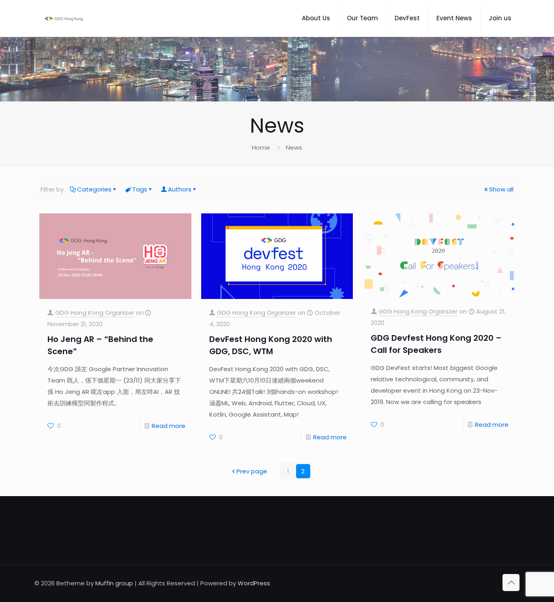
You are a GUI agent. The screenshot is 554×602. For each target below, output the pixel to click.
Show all (501, 189)
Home (261, 147)
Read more (168, 425)
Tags (139, 189)
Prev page (251, 471)
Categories (94, 189)
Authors (179, 189)
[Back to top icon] (511, 582)
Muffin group (114, 583)
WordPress (254, 583)
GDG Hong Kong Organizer (94, 312)
